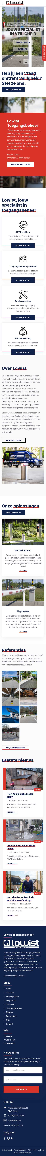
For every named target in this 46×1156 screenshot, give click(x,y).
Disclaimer (8, 1036)
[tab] (20, 61)
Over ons (10, 992)
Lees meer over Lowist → (15, 975)
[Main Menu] (3, 3)
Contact (9, 1024)
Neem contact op (13, 90)
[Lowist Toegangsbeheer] (14, 3)
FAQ (8, 1020)
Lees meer (23, 570)
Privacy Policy (9, 1040)
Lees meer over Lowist (20, 164)
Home (8, 988)
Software (10, 1004)
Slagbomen (23, 49)
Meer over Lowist (13, 440)
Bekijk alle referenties (15, 748)
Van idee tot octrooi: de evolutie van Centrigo (20, 899)
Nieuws (37, 790)
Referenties (11, 1016)
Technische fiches (14, 1008)
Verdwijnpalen (23, 42)
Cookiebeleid (9, 1043)
